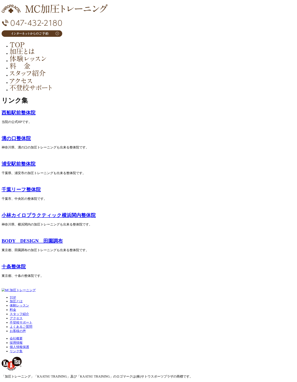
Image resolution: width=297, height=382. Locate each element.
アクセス (16, 318)
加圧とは (16, 301)
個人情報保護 (19, 347)
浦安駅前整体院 (19, 163)
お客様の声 (18, 331)
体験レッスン (19, 305)
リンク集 (16, 351)
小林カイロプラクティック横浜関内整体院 (49, 215)
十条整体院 (14, 266)
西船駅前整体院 (19, 112)
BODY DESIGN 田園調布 (32, 240)
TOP (13, 297)
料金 (13, 309)
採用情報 (16, 342)
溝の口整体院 (16, 138)
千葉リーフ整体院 (21, 189)
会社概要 (16, 338)
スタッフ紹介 (19, 314)
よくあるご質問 (21, 326)
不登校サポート (21, 322)
